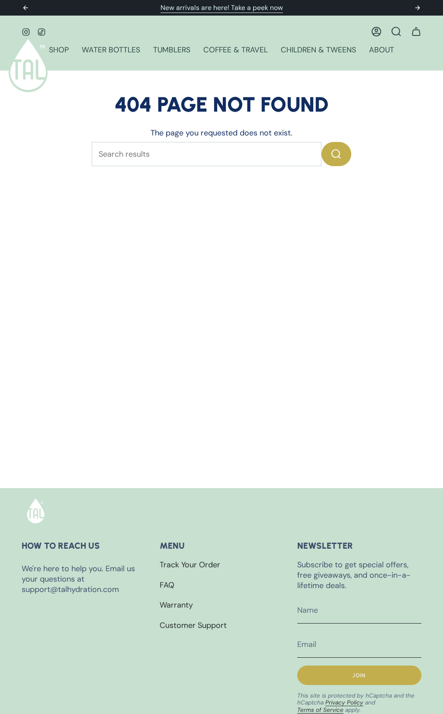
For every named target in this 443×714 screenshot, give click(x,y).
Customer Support (193, 625)
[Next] (417, 8)
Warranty (176, 605)
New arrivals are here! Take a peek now (222, 7)
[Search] (336, 154)
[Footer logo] (36, 511)
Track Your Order (190, 565)
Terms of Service (320, 710)
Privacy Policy (344, 702)
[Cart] (416, 31)
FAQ (167, 585)
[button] (58, 50)
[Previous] (25, 8)
